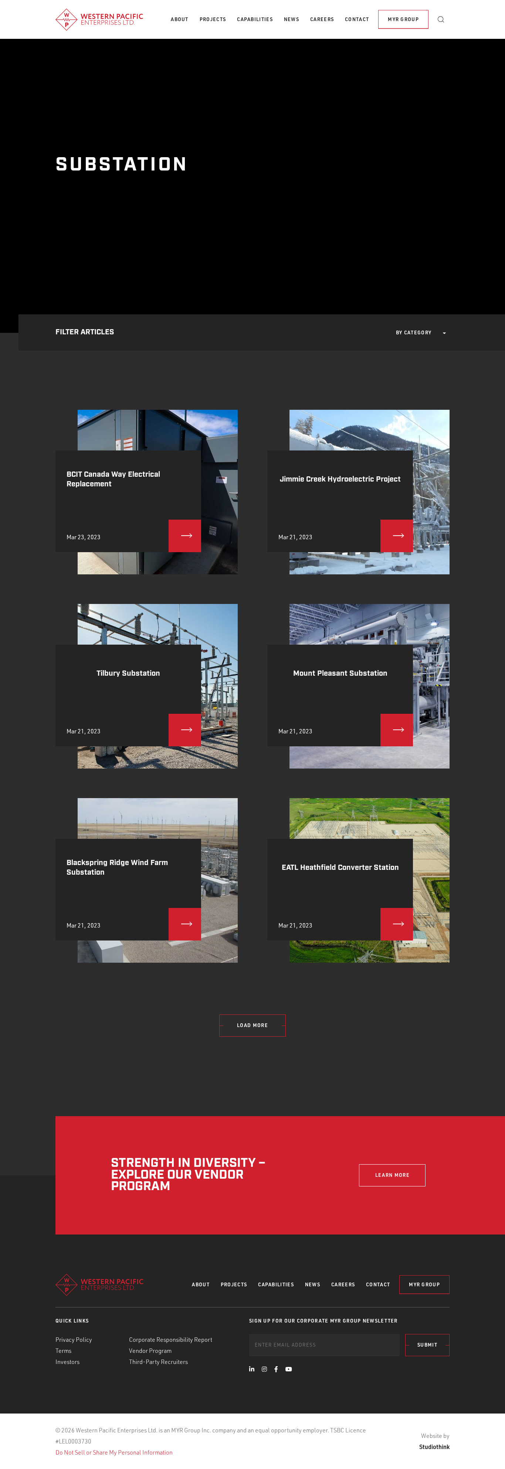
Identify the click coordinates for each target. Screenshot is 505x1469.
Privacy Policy (73, 1339)
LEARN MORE (392, 1175)
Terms (63, 1350)
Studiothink (434, 1447)
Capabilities (255, 19)
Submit (427, 1345)
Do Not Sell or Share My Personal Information (114, 1452)
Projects (213, 19)
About (180, 19)
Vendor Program (150, 1350)
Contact (357, 19)
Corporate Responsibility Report (170, 1339)
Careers (322, 19)
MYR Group (403, 19)
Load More (252, 1025)
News (291, 19)
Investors (67, 1361)
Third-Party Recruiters (158, 1361)
